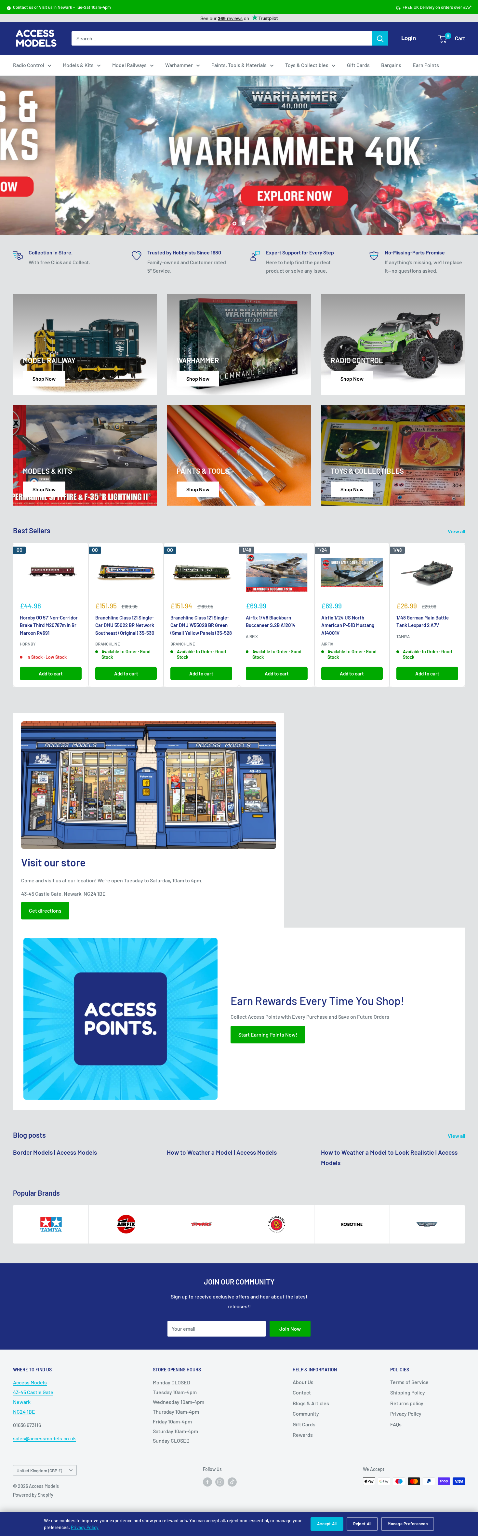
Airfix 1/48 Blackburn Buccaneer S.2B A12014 (271, 621)
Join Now (290, 1328)
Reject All (362, 1523)
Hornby (28, 643)
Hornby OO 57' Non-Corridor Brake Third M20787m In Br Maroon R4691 (49, 625)
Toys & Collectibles (306, 65)
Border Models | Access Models (55, 1152)
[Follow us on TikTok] (232, 1482)
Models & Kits (78, 65)
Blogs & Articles (311, 1403)
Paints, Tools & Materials (239, 65)
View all (457, 531)
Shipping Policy (407, 1392)
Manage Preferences (408, 1523)
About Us (303, 1382)
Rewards (303, 1435)
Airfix (252, 636)
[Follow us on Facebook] (207, 1482)
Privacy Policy (85, 1527)
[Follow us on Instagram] (219, 1482)
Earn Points (426, 65)
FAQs (396, 1424)
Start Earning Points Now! (267, 1034)
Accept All (327, 1523)
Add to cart (51, 673)
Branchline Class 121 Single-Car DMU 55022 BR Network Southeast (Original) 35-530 (124, 625)
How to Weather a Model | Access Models (222, 1152)
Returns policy (406, 1403)
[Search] (380, 38)
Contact (302, 1392)
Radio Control (28, 65)
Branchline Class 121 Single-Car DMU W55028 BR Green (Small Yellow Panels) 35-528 (201, 625)
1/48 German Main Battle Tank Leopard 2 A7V (422, 621)
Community (306, 1413)
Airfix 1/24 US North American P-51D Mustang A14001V (347, 625)
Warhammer (179, 65)
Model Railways (129, 65)
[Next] (465, 614)
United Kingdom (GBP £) (39, 1470)
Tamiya (403, 636)
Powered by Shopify (33, 1495)
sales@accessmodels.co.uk (44, 1438)
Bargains (391, 65)
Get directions (45, 910)
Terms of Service (409, 1382)
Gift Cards (358, 65)
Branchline (107, 643)
